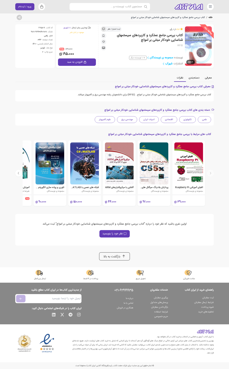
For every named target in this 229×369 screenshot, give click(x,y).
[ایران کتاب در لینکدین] (53, 315)
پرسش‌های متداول (159, 302)
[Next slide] (18, 173)
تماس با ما (128, 303)
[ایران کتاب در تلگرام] (70, 315)
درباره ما (129, 298)
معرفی (208, 78)
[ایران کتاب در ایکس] (62, 315)
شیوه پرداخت (207, 307)
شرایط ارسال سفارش (204, 302)
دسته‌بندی (194, 78)
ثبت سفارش (208, 298)
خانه (210, 17)
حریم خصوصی (161, 317)
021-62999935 (123, 290)
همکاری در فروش (125, 308)
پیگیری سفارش (161, 298)
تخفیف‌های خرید (206, 312)
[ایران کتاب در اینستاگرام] (78, 315)
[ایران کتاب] (189, 7)
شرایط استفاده (161, 312)
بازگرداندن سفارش (159, 307)
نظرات (180, 78)
